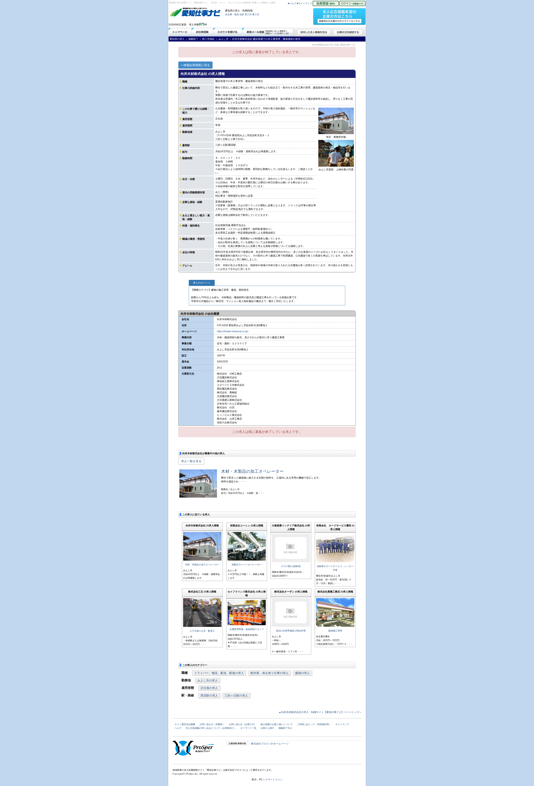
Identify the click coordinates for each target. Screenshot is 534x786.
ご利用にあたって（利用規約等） (314, 724)
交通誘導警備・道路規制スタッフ (246, 629)
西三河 (248, 14)
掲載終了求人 (285, 728)
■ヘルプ (292, 3)
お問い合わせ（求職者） (212, 724)
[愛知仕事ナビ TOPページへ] (195, 12)
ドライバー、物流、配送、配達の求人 (219, 673)
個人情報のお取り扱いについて (277, 724)
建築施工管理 (335, 630)
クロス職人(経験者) (291, 566)
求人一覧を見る (191, 461)
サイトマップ (342, 724)
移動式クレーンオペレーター (247, 564)
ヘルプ (178, 728)
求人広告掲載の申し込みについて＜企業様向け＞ (211, 728)
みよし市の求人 (207, 680)
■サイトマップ (304, 3)
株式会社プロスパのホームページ (269, 743)
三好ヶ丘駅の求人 (236, 695)
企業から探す (267, 728)
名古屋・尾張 (232, 14)
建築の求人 (302, 673)
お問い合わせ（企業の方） (242, 724)
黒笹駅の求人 (209, 695)
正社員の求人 (209, 688)
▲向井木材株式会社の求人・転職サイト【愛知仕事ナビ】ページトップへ (320, 712)
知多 (241, 14)
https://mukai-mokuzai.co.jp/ (232, 331)
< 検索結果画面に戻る (195, 65)
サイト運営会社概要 (185, 724)
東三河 (255, 14)
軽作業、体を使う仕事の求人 (269, 673)
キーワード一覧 (248, 728)
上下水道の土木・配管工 (202, 631)
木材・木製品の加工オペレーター (252, 471)
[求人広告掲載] (339, 15)
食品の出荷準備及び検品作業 (291, 630)
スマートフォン (274, 779)
